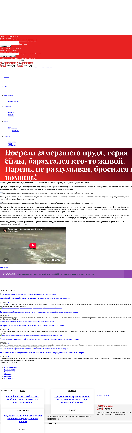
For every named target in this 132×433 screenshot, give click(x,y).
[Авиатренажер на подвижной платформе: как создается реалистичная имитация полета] (31, 335)
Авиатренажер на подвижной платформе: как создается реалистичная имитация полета (39, 339)
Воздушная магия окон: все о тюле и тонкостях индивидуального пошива (33, 325)
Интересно (7, 106)
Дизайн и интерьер (22, 410)
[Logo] (8, 67)
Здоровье (7, 136)
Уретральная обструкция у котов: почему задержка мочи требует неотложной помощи (39, 312)
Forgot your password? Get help (10, 48)
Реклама (15, 131)
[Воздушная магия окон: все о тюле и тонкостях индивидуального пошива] (27, 321)
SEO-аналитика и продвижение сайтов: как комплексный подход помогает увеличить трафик (42, 352)
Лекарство (12, 146)
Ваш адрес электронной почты (30, 54)
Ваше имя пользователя (27, 42)
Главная (6, 77)
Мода (5, 86)
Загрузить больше (103, 395)
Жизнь (10, 114)
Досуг (10, 127)
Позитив (11, 112)
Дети (10, 144)
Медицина (12, 142)
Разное (6, 121)
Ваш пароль (23, 44)
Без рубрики (12, 129)
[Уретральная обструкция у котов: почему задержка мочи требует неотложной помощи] (31, 308)
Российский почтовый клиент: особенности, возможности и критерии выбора (35, 298)
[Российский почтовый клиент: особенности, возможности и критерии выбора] (28, 294)
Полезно (11, 116)
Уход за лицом (13, 101)
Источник (4, 267)
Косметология (8, 95)
